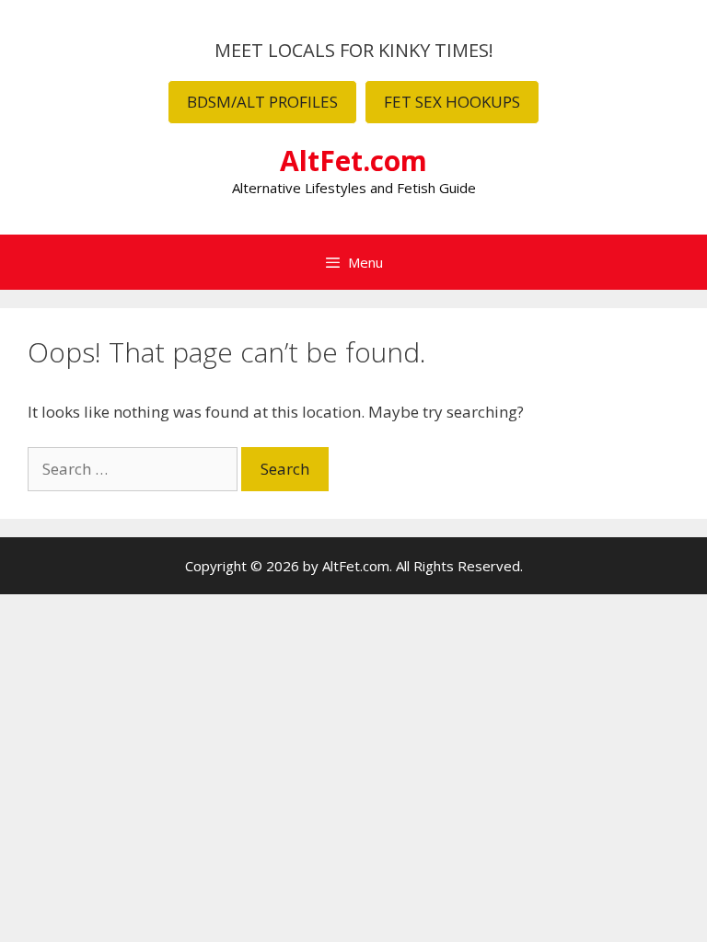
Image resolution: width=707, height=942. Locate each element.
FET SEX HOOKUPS (452, 101)
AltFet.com (353, 160)
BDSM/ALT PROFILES (262, 101)
